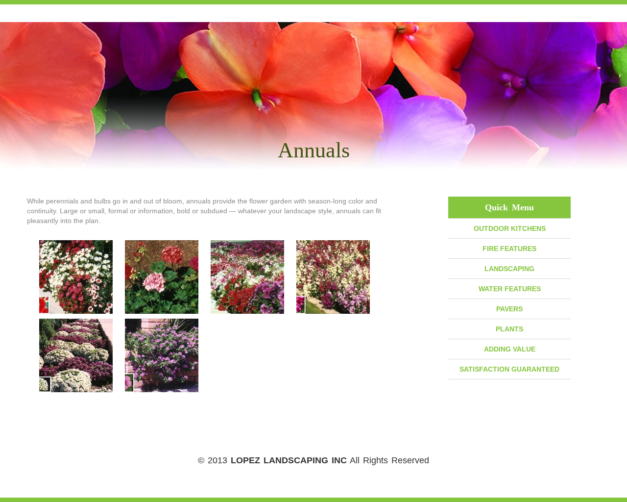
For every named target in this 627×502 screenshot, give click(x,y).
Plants (509, 329)
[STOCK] (333, 277)
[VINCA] (161, 355)
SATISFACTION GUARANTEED (509, 369)
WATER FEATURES (510, 289)
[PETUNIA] (247, 277)
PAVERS (509, 309)
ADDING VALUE (509, 349)
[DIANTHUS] (76, 277)
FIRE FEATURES (509, 248)
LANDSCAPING (509, 269)
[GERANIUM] (161, 277)
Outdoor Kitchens (510, 228)
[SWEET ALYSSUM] (76, 355)
